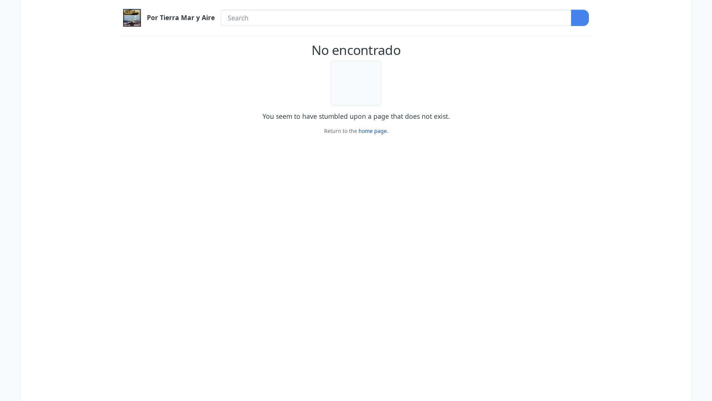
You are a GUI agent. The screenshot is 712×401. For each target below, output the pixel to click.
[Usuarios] (10, 72)
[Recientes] (10, 25)
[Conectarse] (702, 9)
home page (373, 130)
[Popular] (10, 41)
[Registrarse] (702, 25)
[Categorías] (10, 9)
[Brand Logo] (132, 18)
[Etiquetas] (10, 56)
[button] (10, 376)
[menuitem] (702, 9)
